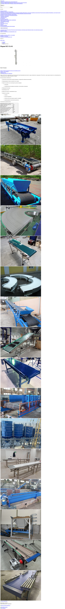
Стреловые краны (3, 29)
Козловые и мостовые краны (23, 29)
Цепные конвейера (3, 25)
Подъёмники (2, 18)
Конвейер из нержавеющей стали (6, 36)
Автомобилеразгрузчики (4, 21)
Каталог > (2, 5)
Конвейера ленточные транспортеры (6, 11)
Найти (11, 7)
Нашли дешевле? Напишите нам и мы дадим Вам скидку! (10, 70)
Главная (1, 1)
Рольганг (2, 24)
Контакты (15, 1)
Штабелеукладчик (3, 30)
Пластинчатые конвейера (44, 12)
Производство (8, 1)
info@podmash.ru (20, 3)
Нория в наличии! (3, 10)
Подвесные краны (14, 29)
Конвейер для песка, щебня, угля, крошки (7, 35)
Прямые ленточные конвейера (17, 12)
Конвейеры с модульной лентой (54, 12)
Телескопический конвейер (5, 13)
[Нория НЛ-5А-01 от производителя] (15, 65)
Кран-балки (9, 29)
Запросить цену (3, 72)
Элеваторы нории (3, 17)
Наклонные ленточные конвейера (6, 12)
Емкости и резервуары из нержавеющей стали (8, 31)
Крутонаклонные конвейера (15, 13)
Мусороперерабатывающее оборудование (7, 26)
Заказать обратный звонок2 (22, 2)
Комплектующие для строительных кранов (35, 29)
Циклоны (2, 22)
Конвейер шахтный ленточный (25, 13)
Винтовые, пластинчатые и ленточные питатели (8, 15)
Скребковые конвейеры (4, 16)
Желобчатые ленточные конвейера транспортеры (31, 12)
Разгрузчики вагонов (4, 23)
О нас (4, 1)
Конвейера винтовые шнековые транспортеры (8, 14)
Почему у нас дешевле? (4, 71)
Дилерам (12, 1)
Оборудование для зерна (4, 20)
